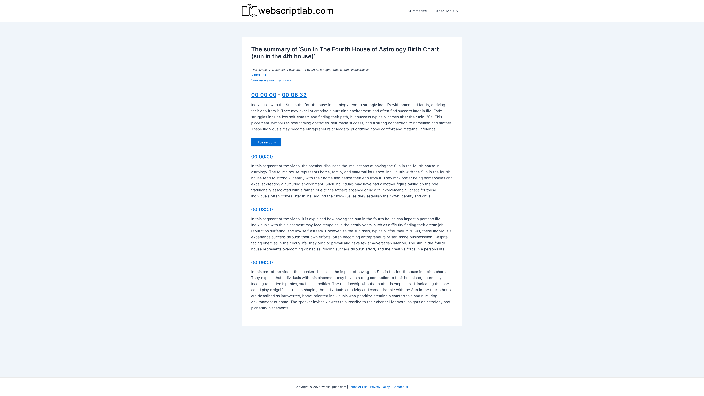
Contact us (400, 387)
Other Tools (444, 11)
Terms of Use (358, 387)
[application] (456, 11)
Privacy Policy (380, 387)
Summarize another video (271, 80)
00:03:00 (262, 209)
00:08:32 (294, 94)
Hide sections (266, 142)
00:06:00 (262, 262)
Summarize (417, 11)
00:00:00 (263, 94)
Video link (258, 75)
